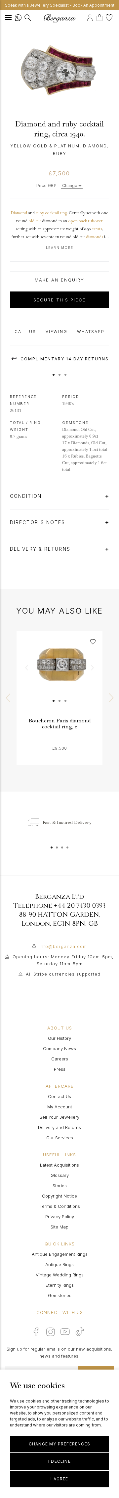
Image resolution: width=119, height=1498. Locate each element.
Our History (59, 1038)
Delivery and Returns (59, 1127)
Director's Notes (38, 522)
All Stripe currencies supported (63, 974)
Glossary (60, 1175)
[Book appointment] (86, 16)
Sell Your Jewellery (59, 1117)
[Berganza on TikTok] (79, 1331)
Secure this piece (59, 299)
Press (59, 1069)
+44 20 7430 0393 (80, 905)
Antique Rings (59, 1264)
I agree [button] (59, 1478)
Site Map (59, 1226)
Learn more (59, 248)
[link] (59, 674)
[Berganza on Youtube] (65, 1331)
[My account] (91, 16)
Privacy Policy (59, 1216)
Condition (27, 496)
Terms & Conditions (59, 1206)
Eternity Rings (60, 1285)
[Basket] (101, 16)
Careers (59, 1058)
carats (97, 229)
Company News (59, 1048)
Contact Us (59, 1096)
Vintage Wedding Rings (60, 1274)
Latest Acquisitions (59, 1165)
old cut (34, 221)
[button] (54, 371)
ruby (40, 213)
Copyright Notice (59, 1196)
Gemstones (59, 1295)
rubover (95, 221)
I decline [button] (59, 1461)
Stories (60, 1185)
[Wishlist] (110, 16)
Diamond (19, 213)
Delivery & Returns (41, 549)
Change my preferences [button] (59, 1443)
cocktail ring (56, 213)
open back (77, 221)
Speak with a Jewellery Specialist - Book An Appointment (59, 5)
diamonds (94, 237)
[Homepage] (59, 18)
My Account (59, 1106)
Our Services (59, 1137)
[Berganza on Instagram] (50, 1331)
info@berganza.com (63, 946)
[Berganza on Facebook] (36, 1331)
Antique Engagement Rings (60, 1254)
